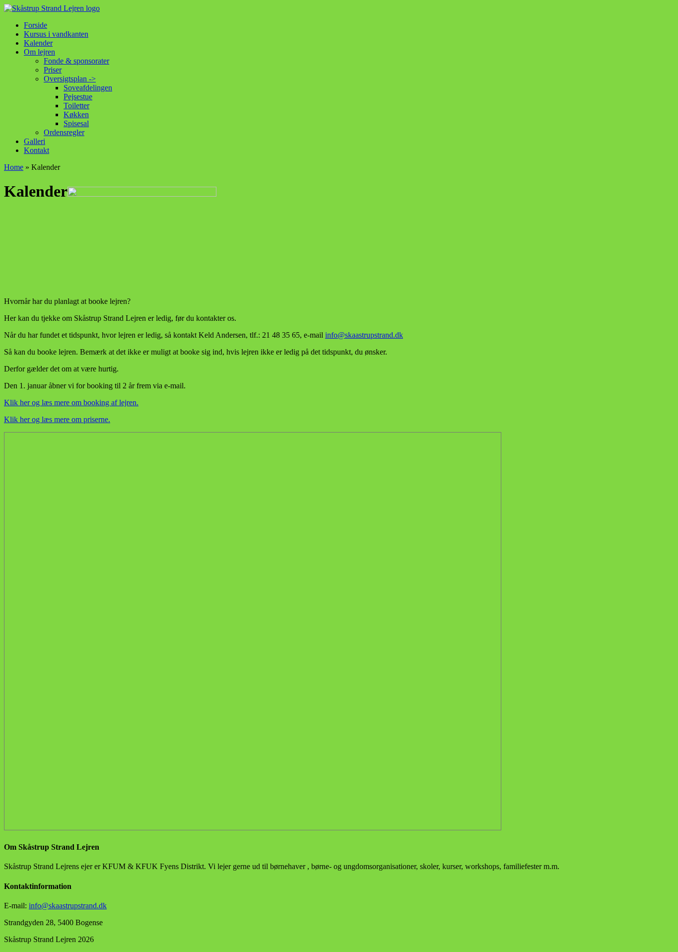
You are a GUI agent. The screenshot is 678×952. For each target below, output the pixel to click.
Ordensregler (64, 132)
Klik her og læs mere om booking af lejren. (71, 402)
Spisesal (76, 123)
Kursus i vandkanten (56, 34)
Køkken (76, 114)
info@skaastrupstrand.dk (364, 335)
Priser (53, 70)
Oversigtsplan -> (70, 78)
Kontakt (36, 150)
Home (13, 167)
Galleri (34, 141)
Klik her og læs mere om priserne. (57, 419)
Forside (35, 25)
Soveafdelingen (88, 87)
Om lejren (39, 52)
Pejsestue (78, 96)
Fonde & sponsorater (76, 61)
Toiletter (76, 105)
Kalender (38, 43)
